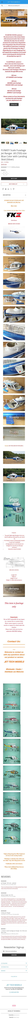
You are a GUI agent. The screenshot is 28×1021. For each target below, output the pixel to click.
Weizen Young (16, 1017)
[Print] (8, 189)
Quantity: (3, 170)
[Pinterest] (13, 189)
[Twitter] (11, 189)
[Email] (5, 189)
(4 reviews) (9, 167)
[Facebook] (3, 189)
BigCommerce (16, 1015)
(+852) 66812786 (15, 992)
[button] (14, 104)
